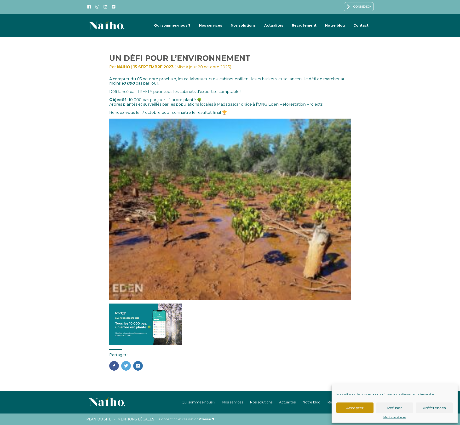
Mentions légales (394, 417)
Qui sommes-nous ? (172, 25)
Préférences (434, 408)
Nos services (210, 25)
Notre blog (335, 25)
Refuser (394, 408)
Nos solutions (243, 25)
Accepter (355, 408)
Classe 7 (206, 419)
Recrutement (304, 25)
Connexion (362, 6)
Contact (360, 25)
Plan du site (98, 419)
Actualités (273, 25)
